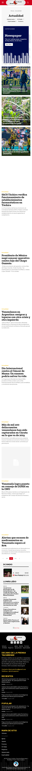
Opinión (5, 618)
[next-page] (19, 558)
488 (7, 558)
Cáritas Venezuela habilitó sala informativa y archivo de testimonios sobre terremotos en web (11, 602)
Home (12, 11)
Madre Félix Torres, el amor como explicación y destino (11, 621)
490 (15, 558)
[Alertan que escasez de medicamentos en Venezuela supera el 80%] (16, 516)
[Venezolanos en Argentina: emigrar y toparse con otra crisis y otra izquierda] (16, 290)
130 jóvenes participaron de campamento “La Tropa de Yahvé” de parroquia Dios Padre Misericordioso (10, 591)
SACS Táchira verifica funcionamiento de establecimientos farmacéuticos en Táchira (14, 200)
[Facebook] (12, 642)
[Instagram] (15, 642)
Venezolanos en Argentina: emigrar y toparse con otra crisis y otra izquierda (16, 315)
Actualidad (6, 85)
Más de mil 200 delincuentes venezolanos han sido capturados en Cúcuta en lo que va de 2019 (15, 430)
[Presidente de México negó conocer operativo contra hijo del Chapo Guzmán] (16, 234)
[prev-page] (3, 558)
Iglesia (5, 586)
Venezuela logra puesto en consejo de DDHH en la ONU (15, 486)
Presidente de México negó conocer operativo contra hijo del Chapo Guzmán (16, 259)
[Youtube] (21, 642)
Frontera (20, 21)
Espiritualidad (11, 21)
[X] (18, 642)
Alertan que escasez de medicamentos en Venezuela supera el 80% (15, 541)
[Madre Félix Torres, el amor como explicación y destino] (25, 621)
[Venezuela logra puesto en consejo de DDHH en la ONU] (16, 462)
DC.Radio (19, 19)
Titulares (5, 607)
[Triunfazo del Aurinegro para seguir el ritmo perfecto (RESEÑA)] (16, 141)
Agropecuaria (11, 19)
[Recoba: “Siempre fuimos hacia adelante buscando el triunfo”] (16, 80)
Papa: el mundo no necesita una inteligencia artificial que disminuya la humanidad (10, 612)
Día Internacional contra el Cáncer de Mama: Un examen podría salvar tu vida (14, 372)
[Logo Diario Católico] (16, 2)
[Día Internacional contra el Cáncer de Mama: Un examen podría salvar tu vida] (16, 347)
